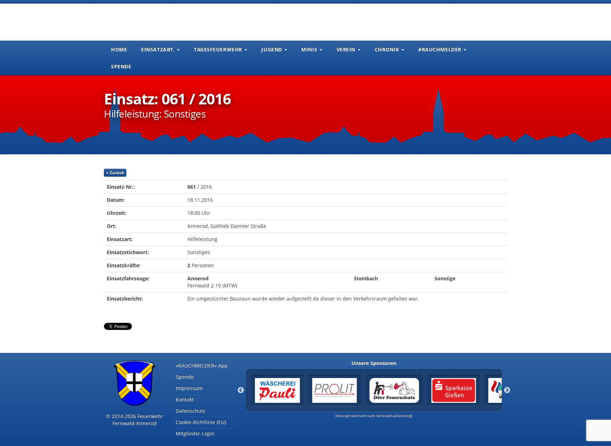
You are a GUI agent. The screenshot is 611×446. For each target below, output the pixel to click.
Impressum (189, 388)
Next (507, 390)
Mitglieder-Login (195, 433)
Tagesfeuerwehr (219, 49)
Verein (347, 49)
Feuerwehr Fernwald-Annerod (146, 21)
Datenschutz (190, 410)
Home (119, 49)
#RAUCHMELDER (440, 49)
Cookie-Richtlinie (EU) (201, 422)
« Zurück (115, 173)
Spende (121, 66)
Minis (310, 49)
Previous (240, 390)
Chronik (388, 49)
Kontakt (185, 399)
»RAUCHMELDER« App (202, 365)
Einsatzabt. (158, 49)
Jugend (272, 49)
